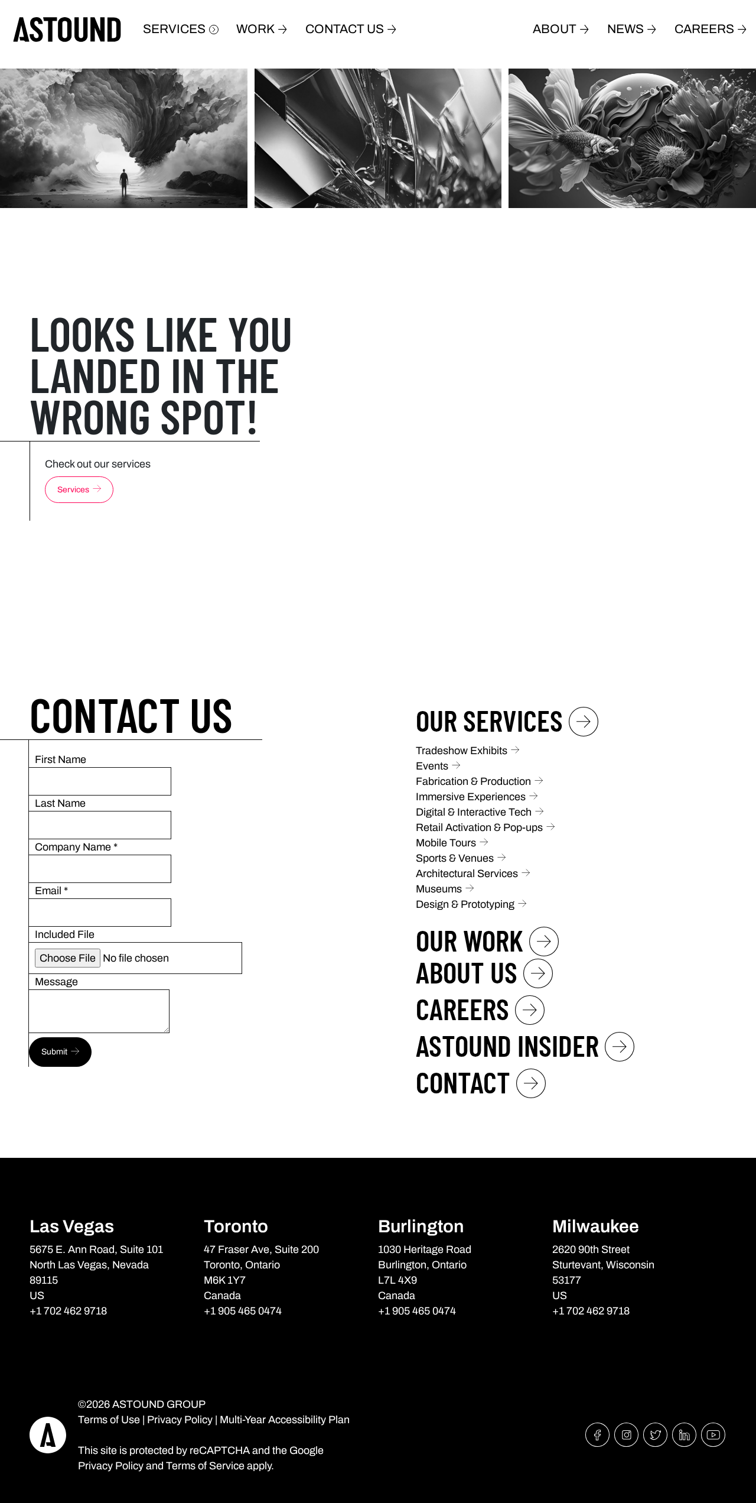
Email (51, 891)
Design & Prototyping (465, 904)
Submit (54, 1051)
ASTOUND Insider (507, 1045)
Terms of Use (109, 1420)
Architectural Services (467, 873)
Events (432, 766)
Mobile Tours (446, 843)
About (554, 28)
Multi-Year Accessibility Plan (285, 1420)
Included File (64, 934)
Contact (463, 1081)
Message (56, 982)
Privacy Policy (180, 1420)
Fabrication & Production (473, 781)
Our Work (469, 939)
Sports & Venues (455, 858)
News (625, 28)
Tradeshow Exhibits (461, 751)
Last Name (60, 803)
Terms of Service (205, 1466)
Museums (439, 889)
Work (255, 28)
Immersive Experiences (471, 797)
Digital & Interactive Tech (474, 812)
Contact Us (344, 28)
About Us (466, 971)
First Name (60, 759)
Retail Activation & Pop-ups (479, 827)
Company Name (76, 847)
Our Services (489, 719)
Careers (704, 28)
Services (174, 28)
